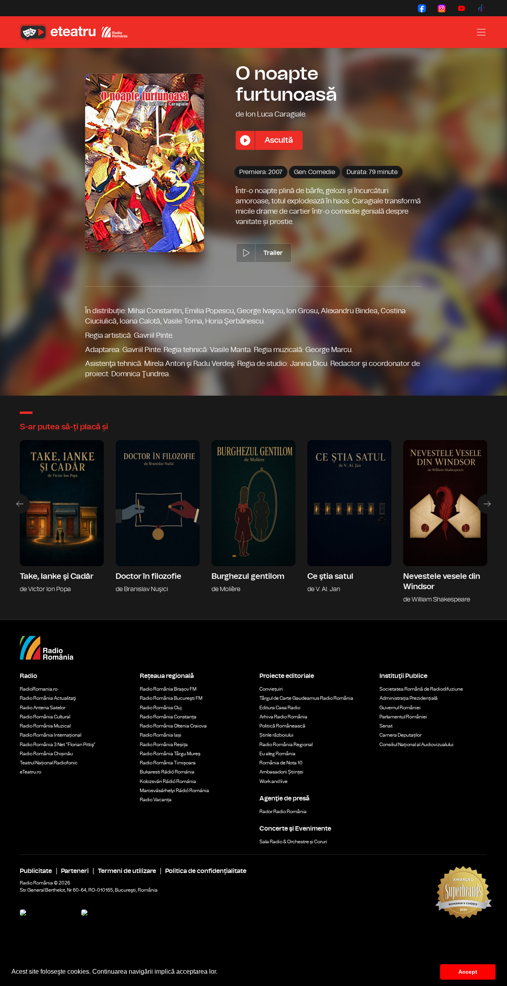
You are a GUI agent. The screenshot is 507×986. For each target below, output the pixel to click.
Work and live (273, 781)
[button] (220, 972)
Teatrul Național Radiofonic (49, 762)
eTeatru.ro (30, 772)
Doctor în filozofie (158, 522)
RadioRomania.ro (38, 689)
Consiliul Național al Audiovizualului (416, 744)
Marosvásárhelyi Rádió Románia (174, 790)
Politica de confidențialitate (205, 871)
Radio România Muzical (45, 726)
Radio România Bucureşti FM (171, 698)
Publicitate (36, 871)
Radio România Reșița (164, 744)
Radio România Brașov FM (168, 689)
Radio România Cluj (161, 707)
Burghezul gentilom (253, 522)
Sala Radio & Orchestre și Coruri (293, 841)
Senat (386, 726)
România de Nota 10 (281, 762)
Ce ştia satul (349, 522)
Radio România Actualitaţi (48, 698)
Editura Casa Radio (279, 707)
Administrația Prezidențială (408, 698)
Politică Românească (282, 726)
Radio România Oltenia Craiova (173, 726)
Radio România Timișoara (168, 762)
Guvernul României (400, 707)
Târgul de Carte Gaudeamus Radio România (306, 698)
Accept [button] (467, 972)
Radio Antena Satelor (42, 707)
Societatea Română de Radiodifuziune (421, 689)
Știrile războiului (276, 735)
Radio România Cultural (45, 716)
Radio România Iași (160, 735)
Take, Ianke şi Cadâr (62, 522)
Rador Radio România (283, 811)
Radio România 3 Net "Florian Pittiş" (57, 744)
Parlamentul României (403, 716)
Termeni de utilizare (127, 871)
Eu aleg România (277, 753)
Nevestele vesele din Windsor (445, 522)
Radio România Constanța (168, 716)
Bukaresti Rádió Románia (167, 772)
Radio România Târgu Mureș (170, 753)
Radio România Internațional (50, 735)
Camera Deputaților (400, 735)
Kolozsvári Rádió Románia (168, 781)
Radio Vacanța (156, 799)
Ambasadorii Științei (281, 772)
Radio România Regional (286, 744)
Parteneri (75, 871)
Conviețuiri (271, 689)
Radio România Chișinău (46, 753)
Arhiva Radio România (283, 716)
